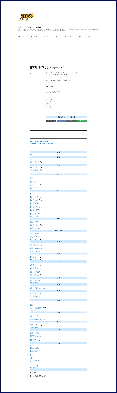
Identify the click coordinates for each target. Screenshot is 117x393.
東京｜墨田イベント (34, 194)
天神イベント (32, 305)
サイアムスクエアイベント (35, 325)
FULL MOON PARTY (34, 327)
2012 (27, 36)
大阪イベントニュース (34, 340)
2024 (79, 36)
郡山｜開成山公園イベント (35, 172)
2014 (35, 36)
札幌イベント (32, 159)
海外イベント (32, 353)
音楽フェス (32, 355)
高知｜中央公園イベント (35, 297)
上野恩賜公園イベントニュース (36, 335)
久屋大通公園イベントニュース (36, 339)
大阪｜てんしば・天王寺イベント (36, 272)
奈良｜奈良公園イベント (35, 259)
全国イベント (32, 154)
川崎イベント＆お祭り (34, 221)
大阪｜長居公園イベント (35, 274)
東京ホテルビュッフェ (34, 350)
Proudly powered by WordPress (36, 387)
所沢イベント (32, 181)
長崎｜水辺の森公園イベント (36, 308)
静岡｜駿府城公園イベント (35, 244)
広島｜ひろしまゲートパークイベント (37, 288)
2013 (31, 36)
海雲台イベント (33, 324)
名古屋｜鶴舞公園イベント (35, 251)
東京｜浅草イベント (34, 196)
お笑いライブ (32, 358)
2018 (52, 36)
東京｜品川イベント (34, 214)
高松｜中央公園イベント (35, 293)
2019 (57, 36)
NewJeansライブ (33, 365)
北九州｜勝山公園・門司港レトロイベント (38, 302)
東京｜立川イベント (34, 216)
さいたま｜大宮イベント (35, 182)
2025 (84, 36)
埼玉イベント (32, 179)
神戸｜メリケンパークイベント (36, 280)
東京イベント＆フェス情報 (29, 27)
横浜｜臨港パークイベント (35, 225)
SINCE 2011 (21, 36)
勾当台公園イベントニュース (36, 332)
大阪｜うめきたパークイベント (36, 267)
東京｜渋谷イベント (34, 209)
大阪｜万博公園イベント (35, 265)
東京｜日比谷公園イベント (35, 200)
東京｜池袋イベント (34, 202)
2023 (74, 36)
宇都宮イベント (33, 177)
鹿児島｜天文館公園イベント (36, 310)
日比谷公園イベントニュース (36, 338)
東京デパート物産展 (34, 348)
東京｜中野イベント (34, 204)
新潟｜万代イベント (34, 233)
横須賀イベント (33, 227)
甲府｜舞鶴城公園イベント (35, 234)
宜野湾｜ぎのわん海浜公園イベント (37, 319)
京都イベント (32, 256)
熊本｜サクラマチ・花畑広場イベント (37, 307)
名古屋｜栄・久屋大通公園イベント (37, 249)
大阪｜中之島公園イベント (35, 270)
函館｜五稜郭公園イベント (35, 162)
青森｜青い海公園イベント (35, 167)
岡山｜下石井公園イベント (35, 287)
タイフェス (32, 354)
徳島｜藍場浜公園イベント (35, 295)
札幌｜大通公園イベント (35, 161)
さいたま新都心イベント (35, 184)
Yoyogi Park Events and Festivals (36, 207)
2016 (44, 36)
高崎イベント (32, 178)
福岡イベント (32, 304)
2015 (40, 36)
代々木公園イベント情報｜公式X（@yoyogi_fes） (41, 143)
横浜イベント (32, 222)
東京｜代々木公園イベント (35, 206)
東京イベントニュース (34, 333)
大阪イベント (32, 264)
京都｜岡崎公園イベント (35, 257)
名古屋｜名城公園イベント (35, 248)
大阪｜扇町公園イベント (35, 268)
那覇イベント (32, 316)
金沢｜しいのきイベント (35, 239)
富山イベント (32, 237)
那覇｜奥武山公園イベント (35, 317)
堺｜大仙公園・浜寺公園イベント (36, 275)
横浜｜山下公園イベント (35, 224)
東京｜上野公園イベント (35, 197)
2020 (61, 36)
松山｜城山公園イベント (35, 296)
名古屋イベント (33, 247)
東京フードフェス (33, 345)
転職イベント (32, 361)
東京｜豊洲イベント (34, 212)
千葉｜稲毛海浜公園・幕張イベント (37, 187)
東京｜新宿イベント (34, 203)
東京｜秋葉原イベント (34, 199)
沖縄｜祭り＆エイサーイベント (36, 315)
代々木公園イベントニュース (36, 336)
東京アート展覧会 (33, 351)
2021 (66, 36)
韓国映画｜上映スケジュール (36, 363)
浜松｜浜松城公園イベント (35, 245)
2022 (70, 36)
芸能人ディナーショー (34, 357)
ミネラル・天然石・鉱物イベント (36, 360)
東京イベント (32, 73)
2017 (48, 36)
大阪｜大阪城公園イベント (35, 271)
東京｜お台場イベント (34, 213)
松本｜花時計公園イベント (35, 236)
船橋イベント (32, 188)
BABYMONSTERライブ (35, 367)
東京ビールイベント (34, 347)
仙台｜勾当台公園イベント (35, 170)
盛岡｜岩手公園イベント (35, 169)
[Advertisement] (54, 48)
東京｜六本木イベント (34, 210)
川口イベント (32, 185)
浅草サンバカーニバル (34, 75)
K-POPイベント (33, 364)
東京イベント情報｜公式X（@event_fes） (40, 141)
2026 (88, 36)
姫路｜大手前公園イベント (35, 282)
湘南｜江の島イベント (34, 228)
